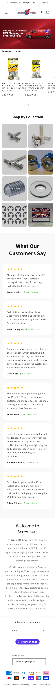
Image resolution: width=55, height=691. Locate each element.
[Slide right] (34, 105)
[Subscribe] (42, 630)
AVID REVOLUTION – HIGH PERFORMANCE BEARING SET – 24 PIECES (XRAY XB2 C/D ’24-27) (13, 87)
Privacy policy (44, 684)
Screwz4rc (15, 684)
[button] (6, 12)
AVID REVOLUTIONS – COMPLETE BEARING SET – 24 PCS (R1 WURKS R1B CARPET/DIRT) (36, 87)
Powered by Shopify (28, 684)
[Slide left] (20, 105)
